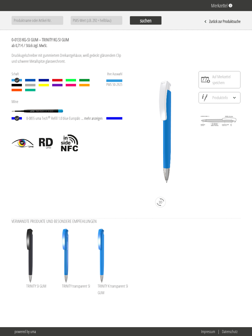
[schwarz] (17, 85)
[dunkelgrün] (84, 80)
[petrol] (30, 90)
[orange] (17, 90)
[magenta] (71, 85)
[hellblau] (17, 80)
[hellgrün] (71, 80)
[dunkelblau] (44, 80)
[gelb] (44, 85)
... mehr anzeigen (92, 118)
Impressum (208, 331)
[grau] (30, 85)
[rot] (57, 80)
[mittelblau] (30, 80)
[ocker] (84, 85)
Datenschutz (229, 331)
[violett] (57, 85)
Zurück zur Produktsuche (224, 21)
